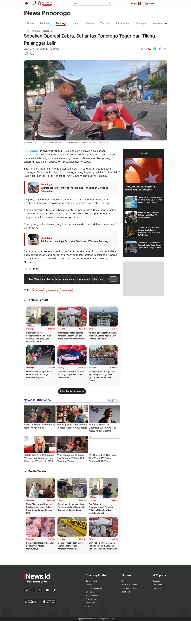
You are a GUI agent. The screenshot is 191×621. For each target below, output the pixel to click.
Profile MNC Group (128, 588)
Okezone (156, 581)
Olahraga (141, 23)
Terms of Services (93, 595)
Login (134, 3)
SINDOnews (157, 585)
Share (143, 49)
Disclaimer (90, 592)
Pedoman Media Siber (94, 588)
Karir (122, 581)
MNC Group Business (129, 585)
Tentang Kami (91, 581)
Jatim (76, 23)
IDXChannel (157, 588)
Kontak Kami (91, 603)
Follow (113, 279)
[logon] (27, 3)
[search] (110, 3)
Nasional (44, 23)
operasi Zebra (32, 154)
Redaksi (89, 585)
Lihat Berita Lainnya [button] (70, 391)
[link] (150, 49)
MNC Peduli (125, 592)
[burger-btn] (165, 3)
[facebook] (160, 49)
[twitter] (165, 49)
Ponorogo (61, 23)
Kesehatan (158, 23)
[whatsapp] (155, 49)
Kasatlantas (38, 290)
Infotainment (123, 23)
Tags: (27, 289)
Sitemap (89, 606)
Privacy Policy (91, 599)
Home (30, 23)
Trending (105, 23)
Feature (90, 23)
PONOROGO (31, 150)
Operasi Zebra (66, 290)
